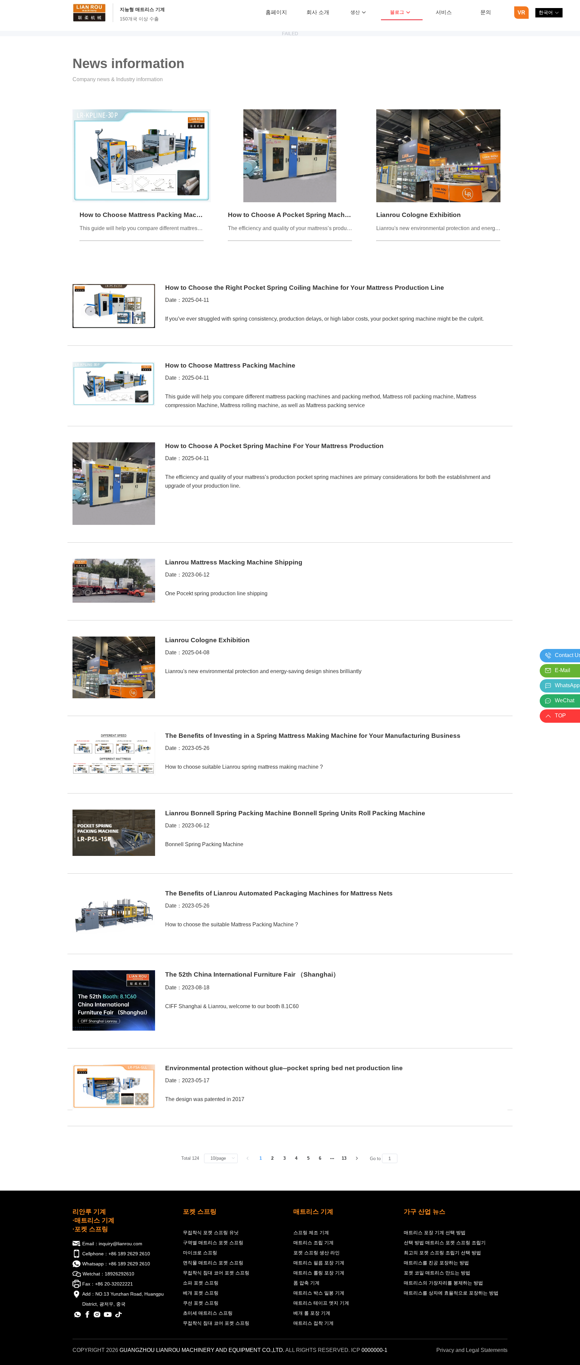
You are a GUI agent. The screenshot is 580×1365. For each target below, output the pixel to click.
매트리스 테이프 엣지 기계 (321, 1303)
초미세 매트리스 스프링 (208, 1313)
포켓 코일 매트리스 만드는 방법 (437, 1272)
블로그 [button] (397, 12)
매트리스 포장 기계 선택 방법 (435, 1232)
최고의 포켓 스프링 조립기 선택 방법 (442, 1252)
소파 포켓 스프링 (201, 1283)
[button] (549, 12)
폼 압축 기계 (306, 1283)
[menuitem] (276, 13)
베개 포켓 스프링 (201, 1293)
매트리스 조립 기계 (313, 1242)
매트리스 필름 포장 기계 (318, 1262)
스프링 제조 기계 (311, 1232)
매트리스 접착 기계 (313, 1323)
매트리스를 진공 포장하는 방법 (436, 1262)
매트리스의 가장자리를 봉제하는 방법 (443, 1283)
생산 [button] (355, 12)
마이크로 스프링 (200, 1252)
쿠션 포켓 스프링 (201, 1303)
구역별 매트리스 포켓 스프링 (213, 1242)
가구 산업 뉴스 (424, 1211)
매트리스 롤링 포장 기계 (318, 1272)
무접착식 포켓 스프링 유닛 (211, 1232)
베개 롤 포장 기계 (311, 1313)
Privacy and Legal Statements (472, 1350)
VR (521, 12)
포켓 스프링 (199, 1211)
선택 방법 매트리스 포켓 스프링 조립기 (445, 1242)
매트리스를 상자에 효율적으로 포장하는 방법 (451, 1293)
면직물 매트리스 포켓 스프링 (213, 1262)
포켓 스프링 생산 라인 (316, 1252)
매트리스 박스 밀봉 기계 (318, 1293)
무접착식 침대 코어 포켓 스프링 (216, 1272)
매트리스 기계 (313, 1211)
